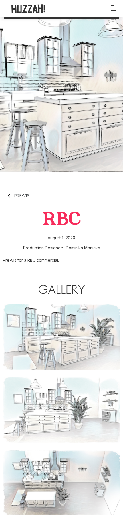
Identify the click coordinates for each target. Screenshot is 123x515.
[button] (114, 8)
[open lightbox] (61, 337)
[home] (38, 8)
